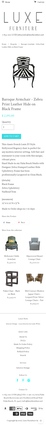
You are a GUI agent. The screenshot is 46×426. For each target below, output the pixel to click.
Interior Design (23, 368)
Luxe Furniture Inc (31, 420)
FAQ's (23, 340)
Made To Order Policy (23, 344)
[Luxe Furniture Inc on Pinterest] (23, 380)
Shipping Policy (23, 348)
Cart (40, 2)
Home (4, 44)
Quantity (6, 122)
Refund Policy (23, 351)
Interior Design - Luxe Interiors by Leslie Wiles (23, 324)
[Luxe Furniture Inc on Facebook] (17, 380)
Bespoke (13, 44)
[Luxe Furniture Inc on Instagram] (28, 380)
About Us (23, 337)
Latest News (23, 318)
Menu (7, 2)
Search (23, 355)
